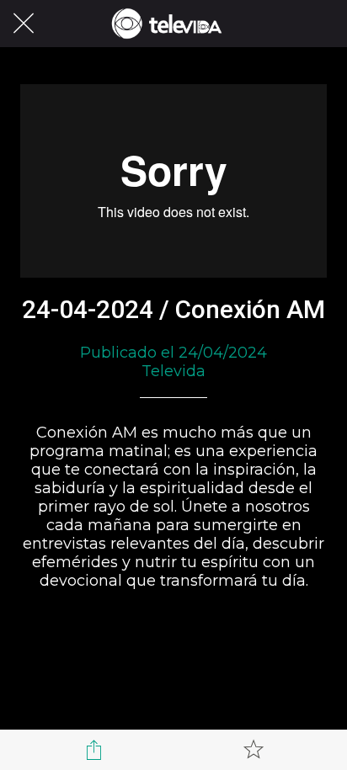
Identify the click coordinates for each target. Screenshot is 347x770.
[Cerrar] (23, 23)
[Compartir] (93, 750)
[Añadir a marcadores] (253, 750)
